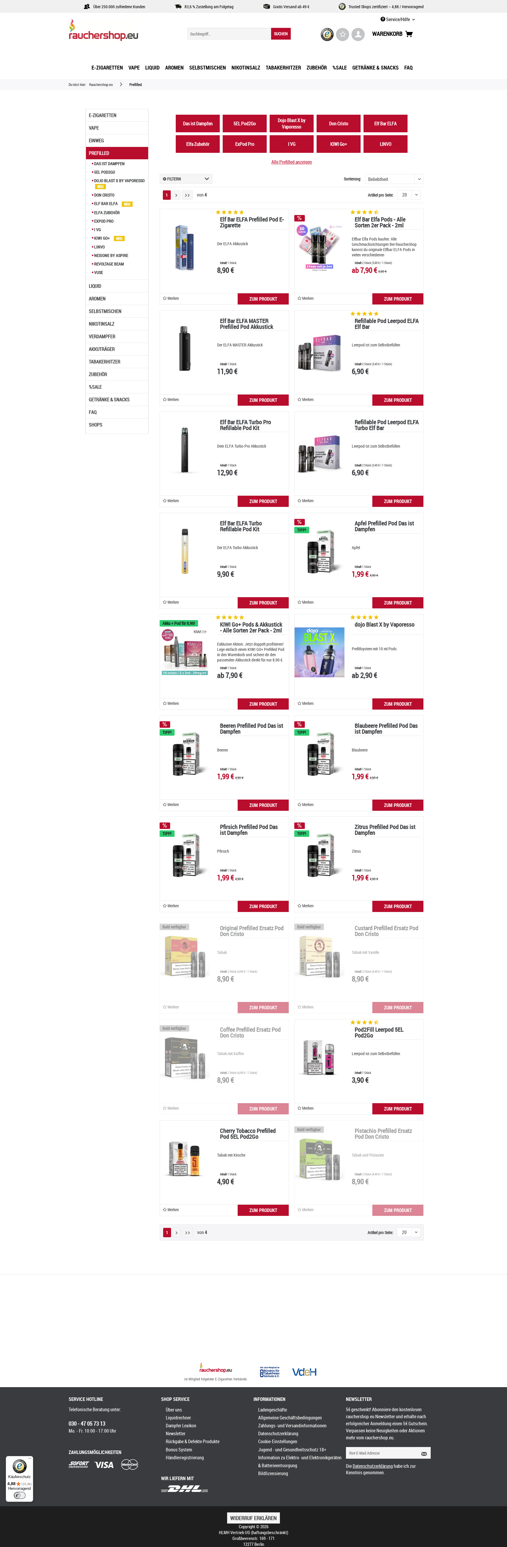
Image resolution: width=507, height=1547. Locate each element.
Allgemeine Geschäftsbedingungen (290, 1417)
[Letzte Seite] (187, 195)
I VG (97, 229)
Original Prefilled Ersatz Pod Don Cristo (252, 931)
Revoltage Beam (108, 264)
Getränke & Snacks (109, 399)
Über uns (174, 1409)
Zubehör (98, 374)
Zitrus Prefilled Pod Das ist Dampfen (385, 830)
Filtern (173, 179)
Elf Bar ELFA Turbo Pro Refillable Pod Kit (245, 425)
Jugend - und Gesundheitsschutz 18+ (292, 1449)
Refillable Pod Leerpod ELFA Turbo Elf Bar (387, 425)
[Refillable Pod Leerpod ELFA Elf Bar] (319, 349)
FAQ (93, 412)
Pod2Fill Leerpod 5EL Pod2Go (379, 1033)
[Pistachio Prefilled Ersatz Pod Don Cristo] (319, 1159)
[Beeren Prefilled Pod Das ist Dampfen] (185, 753)
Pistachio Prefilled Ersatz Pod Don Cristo (383, 1134)
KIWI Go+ (102, 238)
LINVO (99, 247)
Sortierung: (352, 179)
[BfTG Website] (269, 1372)
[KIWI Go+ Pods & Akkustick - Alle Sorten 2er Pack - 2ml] (185, 652)
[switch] (20, 1495)
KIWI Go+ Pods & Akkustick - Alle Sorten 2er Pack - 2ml (251, 628)
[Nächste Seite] (176, 195)
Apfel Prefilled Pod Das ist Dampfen (384, 526)
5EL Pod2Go (104, 172)
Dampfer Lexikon (181, 1425)
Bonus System (179, 1449)
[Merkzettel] (342, 34)
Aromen (97, 298)
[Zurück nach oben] (216, 1368)
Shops (95, 425)
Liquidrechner (178, 1417)
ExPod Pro (103, 221)
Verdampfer (102, 336)
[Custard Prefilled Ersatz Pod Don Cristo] (319, 956)
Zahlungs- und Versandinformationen (292, 1425)
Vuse (98, 272)
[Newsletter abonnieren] (422, 1453)
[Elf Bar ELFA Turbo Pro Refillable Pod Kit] (185, 450)
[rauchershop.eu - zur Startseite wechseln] (114, 31)
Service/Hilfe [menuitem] (398, 19)
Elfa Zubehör (106, 212)
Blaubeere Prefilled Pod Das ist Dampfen (386, 729)
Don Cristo (103, 195)
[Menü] (29, 1459)
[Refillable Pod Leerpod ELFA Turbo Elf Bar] (319, 450)
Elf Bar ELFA (106, 203)
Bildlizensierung (273, 1473)
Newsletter (175, 1433)
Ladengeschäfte (272, 1409)
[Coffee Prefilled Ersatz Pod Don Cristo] (185, 1057)
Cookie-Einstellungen (277, 1441)
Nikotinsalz (101, 324)
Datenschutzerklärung (278, 1433)
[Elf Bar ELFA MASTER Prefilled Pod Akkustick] (185, 349)
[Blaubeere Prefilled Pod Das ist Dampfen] (319, 753)
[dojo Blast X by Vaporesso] (319, 652)
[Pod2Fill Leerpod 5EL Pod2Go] (319, 1057)
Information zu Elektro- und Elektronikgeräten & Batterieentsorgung (300, 1461)
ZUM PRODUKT (263, 299)
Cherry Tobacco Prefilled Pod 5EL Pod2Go (248, 1134)
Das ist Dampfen (109, 163)
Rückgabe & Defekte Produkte (192, 1441)
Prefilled (99, 153)
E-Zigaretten (102, 115)
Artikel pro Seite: (380, 195)
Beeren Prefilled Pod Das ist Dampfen (251, 729)
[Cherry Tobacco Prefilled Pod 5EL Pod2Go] (185, 1159)
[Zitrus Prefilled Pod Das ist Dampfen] (319, 855)
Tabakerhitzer (104, 361)
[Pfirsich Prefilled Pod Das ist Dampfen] (185, 855)
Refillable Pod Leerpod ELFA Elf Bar (387, 324)
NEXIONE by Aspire (110, 255)
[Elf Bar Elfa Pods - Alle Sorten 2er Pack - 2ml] (319, 247)
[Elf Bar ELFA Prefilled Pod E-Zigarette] (185, 247)
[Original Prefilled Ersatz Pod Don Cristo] (185, 956)
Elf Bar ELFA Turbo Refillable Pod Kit (241, 526)
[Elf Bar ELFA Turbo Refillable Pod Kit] (185, 551)
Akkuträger (102, 349)
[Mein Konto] (358, 34)
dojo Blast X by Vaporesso (385, 625)
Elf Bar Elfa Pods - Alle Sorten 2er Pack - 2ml (380, 222)
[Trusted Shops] (327, 34)
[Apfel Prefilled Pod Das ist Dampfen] (319, 551)
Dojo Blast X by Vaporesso (119, 180)
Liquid (95, 286)
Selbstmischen (105, 311)
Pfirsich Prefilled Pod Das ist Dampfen (249, 830)
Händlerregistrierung (185, 1457)
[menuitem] (239, 34)
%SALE (95, 387)
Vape (94, 128)
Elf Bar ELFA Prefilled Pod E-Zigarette (252, 222)
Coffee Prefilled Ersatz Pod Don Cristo (250, 1033)
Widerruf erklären (253, 1517)
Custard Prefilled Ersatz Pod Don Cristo (386, 931)
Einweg (96, 140)
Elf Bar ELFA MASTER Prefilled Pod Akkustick (246, 324)
